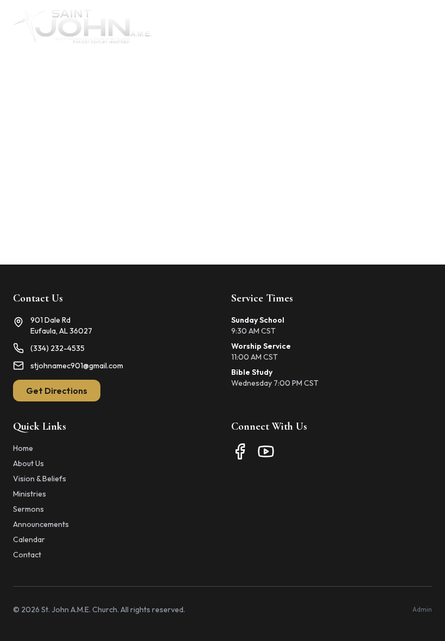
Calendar (29, 539)
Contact (27, 555)
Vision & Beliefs (39, 478)
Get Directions (56, 390)
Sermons (28, 509)
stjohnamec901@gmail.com (76, 365)
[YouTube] (266, 451)
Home (23, 448)
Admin (422, 609)
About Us (28, 463)
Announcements (41, 524)
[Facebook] (240, 451)
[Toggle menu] (421, 26)
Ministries (29, 494)
